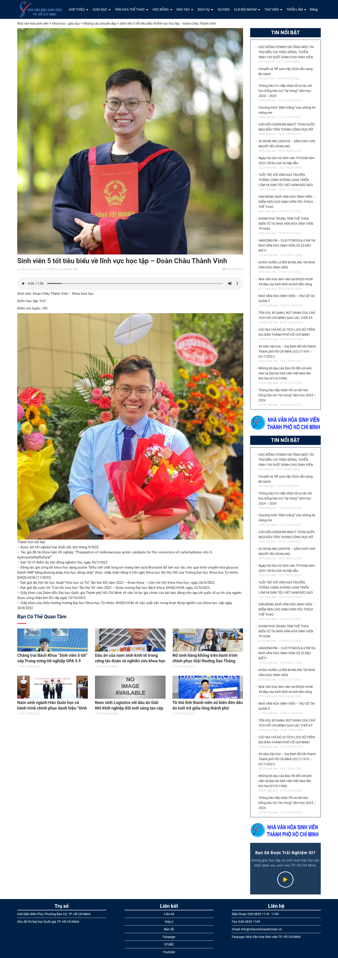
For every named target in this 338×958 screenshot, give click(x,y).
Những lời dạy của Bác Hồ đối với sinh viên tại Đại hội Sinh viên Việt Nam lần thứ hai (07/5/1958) (285, 373)
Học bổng (160, 9)
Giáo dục (100, 9)
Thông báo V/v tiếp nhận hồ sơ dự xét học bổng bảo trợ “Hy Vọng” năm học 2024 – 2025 (285, 91)
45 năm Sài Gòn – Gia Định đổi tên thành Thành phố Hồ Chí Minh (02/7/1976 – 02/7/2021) (287, 351)
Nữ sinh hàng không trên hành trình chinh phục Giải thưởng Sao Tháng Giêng (205, 661)
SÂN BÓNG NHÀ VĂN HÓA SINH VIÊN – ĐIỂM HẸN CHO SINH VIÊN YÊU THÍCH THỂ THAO (286, 202)
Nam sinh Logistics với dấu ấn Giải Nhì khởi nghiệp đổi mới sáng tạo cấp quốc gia (129, 708)
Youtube (169, 952)
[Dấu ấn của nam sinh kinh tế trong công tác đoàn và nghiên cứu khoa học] (130, 639)
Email (239, 269)
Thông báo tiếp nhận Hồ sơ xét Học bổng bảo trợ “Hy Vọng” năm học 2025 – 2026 (287, 395)
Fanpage (169, 937)
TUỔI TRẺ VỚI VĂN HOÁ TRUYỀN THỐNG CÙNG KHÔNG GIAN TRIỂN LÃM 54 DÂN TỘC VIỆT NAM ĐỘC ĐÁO (285, 180)
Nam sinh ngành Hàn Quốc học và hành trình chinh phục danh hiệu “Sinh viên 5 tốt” (52, 708)
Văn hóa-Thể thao (130, 9)
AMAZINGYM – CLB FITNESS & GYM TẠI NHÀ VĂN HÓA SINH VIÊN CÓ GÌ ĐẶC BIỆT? (286, 245)
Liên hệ (169, 914)
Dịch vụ (204, 9)
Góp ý (169, 921)
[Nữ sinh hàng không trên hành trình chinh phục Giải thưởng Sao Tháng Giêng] (207, 639)
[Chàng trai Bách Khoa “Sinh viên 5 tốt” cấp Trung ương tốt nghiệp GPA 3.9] (52, 639)
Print (228, 269)
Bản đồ (169, 929)
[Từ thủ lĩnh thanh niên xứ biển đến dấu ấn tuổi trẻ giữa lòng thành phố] (207, 687)
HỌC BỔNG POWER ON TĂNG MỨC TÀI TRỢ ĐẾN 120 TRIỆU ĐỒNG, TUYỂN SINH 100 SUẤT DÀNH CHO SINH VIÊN (286, 52)
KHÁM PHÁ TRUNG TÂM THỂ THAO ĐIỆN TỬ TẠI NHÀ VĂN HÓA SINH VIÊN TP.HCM (285, 224)
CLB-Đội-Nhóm (245, 9)
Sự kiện (223, 9)
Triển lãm (294, 9)
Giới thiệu (77, 9)
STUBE (169, 944)
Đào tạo (183, 9)
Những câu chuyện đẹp (63, 269)
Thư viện (271, 9)
